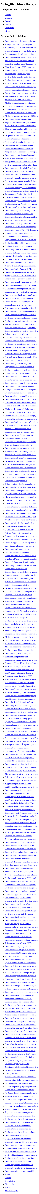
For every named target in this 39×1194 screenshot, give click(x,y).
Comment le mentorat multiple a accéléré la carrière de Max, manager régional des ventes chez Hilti (21, 191)
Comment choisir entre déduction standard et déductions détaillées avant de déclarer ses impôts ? (21, 624)
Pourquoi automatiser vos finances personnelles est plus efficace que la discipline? (19, 836)
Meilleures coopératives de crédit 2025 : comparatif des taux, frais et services (21, 455)
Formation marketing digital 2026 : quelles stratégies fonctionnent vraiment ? (21, 676)
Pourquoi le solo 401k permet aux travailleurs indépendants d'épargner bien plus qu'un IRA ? (21, 595)
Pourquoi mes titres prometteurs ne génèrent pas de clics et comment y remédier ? (19, 432)
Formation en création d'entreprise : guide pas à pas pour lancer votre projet (21, 826)
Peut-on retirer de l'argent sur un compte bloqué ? (21, 1080)
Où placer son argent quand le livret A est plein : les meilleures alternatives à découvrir (21, 1060)
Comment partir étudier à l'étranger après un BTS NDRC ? (21, 705)
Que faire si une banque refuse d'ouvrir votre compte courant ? (20, 337)
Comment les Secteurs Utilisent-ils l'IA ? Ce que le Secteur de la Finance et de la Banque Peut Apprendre (21, 1028)
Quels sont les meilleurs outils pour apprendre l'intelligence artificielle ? (19, 578)
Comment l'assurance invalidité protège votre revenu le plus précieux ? (20, 696)
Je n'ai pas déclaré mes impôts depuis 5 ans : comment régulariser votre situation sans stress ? (21, 1067)
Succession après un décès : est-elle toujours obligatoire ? (19, 1002)
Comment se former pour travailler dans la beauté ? (21, 490)
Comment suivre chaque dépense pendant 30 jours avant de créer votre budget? (21, 556)
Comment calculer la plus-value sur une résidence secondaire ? (20, 1122)
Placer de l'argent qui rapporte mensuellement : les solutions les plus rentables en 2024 (20, 1064)
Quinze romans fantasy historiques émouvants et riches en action (18, 259)
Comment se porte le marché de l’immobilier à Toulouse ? (17, 904)
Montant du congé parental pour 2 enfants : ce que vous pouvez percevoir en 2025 (20, 999)
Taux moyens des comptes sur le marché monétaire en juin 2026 (21, 832)
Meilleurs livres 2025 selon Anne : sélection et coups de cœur (18, 100)
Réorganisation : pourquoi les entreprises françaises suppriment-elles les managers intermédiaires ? (21, 396)
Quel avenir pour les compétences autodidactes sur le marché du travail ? (20, 246)
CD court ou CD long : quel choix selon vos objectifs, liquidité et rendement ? (21, 500)
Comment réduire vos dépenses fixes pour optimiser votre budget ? (19, 376)
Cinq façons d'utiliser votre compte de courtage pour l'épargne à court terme (20, 598)
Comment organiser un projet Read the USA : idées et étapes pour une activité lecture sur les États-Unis (20, 363)
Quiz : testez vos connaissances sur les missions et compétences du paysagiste (20, 380)
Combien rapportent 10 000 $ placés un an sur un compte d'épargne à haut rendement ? (21, 542)
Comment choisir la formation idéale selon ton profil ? (19, 803)
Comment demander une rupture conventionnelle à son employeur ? (19, 858)
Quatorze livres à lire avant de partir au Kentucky (20, 621)
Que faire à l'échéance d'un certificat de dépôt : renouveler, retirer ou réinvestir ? (21, 494)
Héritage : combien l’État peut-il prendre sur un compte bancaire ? (21, 744)
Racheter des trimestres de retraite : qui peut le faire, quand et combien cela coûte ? (21, 1041)
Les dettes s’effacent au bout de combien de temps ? (21, 930)
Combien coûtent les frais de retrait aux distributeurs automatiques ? (20, 406)
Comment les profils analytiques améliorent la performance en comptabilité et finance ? (18, 653)
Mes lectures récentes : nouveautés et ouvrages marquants (19, 647)
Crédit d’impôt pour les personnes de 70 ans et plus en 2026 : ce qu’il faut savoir (21, 787)
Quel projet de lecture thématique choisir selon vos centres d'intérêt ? (21, 80)
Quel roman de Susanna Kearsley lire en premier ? (21, 373)
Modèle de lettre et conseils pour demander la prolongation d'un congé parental (20, 429)
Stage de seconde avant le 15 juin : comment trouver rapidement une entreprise (19, 546)
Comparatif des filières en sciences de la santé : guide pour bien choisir (20, 761)
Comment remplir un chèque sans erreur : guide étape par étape (21, 383)
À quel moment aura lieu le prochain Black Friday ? (19, 1112)
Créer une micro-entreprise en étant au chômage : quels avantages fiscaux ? (20, 950)
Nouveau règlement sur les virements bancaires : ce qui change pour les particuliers (19, 839)
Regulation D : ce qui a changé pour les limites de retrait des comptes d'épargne (20, 559)
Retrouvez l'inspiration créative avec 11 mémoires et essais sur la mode (20, 510)
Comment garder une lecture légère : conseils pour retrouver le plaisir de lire (20, 471)
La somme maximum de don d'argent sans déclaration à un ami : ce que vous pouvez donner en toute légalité (20, 1070)
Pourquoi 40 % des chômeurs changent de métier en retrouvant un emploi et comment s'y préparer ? (20, 227)
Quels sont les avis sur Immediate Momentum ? (18, 1126)
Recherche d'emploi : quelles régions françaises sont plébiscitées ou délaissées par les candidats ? (21, 702)
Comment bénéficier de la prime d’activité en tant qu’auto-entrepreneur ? (21, 959)
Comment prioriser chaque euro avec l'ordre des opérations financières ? (19, 797)
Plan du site (9, 1184)
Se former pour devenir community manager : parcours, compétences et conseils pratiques (19, 54)
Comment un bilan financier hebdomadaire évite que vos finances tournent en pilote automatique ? (19, 569)
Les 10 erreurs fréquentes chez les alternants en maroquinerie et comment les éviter (20, 673)
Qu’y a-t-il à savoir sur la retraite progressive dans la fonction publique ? (20, 1139)
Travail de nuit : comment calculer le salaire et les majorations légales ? (19, 670)
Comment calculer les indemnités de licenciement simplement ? (19, 845)
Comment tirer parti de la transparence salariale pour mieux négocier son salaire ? (21, 210)
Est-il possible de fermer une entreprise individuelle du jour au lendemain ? (20, 1151)
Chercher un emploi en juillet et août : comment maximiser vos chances (20, 129)
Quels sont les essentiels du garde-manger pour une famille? (21, 344)
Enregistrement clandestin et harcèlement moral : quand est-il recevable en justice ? (21, 295)
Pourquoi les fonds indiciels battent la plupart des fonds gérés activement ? (20, 634)
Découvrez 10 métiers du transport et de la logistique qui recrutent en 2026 (21, 741)
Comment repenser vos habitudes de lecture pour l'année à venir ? (19, 51)
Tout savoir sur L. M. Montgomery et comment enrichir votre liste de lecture (20, 451)
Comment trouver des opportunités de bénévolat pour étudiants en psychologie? (21, 41)
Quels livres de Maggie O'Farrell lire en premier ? (20, 188)
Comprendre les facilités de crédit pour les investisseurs (21, 1038)
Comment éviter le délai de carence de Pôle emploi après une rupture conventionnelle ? (20, 917)
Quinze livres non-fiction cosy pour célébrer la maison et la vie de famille (19, 236)
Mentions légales (11, 1191)
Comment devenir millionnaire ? (18, 1135)
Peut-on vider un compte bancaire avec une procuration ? (20, 1103)
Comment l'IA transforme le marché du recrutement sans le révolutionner (20, 113)
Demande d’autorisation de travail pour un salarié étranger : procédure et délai (20, 849)
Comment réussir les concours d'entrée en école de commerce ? (21, 422)
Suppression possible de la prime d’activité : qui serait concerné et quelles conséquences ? (21, 783)
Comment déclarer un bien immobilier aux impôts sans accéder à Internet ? (20, 1171)
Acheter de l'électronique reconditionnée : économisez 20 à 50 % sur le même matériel (21, 582)
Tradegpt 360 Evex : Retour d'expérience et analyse (21, 1109)
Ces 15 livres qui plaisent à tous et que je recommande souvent (21, 87)
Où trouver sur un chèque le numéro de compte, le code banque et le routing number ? (20, 393)
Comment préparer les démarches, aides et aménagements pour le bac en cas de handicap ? (21, 217)
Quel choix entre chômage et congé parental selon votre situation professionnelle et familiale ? (19, 806)
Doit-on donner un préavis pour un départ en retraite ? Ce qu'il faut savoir (20, 907)
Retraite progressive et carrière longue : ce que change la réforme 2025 (21, 989)
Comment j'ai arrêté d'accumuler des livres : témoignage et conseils (19, 523)
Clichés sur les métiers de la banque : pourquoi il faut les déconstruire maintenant (19, 409)
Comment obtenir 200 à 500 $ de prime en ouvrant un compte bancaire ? (21, 230)
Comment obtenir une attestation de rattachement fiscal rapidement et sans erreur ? (20, 868)
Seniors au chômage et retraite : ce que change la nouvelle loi (20, 810)
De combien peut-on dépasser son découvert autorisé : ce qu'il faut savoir (20, 1083)
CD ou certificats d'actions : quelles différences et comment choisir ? (19, 484)
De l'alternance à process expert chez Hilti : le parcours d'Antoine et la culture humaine (21, 640)
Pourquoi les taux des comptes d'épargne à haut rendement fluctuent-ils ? (21, 627)
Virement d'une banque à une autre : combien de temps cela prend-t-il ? (19, 1096)
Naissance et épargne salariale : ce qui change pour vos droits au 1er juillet (20, 334)
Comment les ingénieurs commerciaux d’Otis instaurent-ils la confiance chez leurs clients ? (20, 419)
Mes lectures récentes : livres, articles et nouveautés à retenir (20, 207)
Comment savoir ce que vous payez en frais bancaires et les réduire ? (20, 223)
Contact (8, 1178)
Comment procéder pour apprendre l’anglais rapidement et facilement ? (19, 1165)
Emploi (8, 21)
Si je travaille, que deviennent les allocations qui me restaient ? (18, 933)
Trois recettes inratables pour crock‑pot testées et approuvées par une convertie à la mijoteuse (21, 158)
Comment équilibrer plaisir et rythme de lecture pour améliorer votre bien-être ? (21, 331)
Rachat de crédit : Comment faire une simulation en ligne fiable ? (20, 953)
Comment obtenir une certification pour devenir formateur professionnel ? (21, 689)
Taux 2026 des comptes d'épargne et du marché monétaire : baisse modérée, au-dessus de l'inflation (21, 464)
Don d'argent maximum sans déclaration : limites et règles (21, 1106)
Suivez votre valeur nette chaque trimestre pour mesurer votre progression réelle (21, 777)
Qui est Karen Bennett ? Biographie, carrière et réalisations (19, 758)
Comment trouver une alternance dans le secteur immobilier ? (21, 1145)
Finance (8, 24)
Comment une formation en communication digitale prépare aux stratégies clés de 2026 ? (19, 748)
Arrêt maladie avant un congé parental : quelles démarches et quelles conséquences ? (20, 328)
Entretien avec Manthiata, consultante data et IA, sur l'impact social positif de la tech (21, 347)
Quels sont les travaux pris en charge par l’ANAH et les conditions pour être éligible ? (21, 888)
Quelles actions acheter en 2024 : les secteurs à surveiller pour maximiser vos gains (21, 1054)
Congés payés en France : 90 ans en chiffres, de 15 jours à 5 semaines (19, 171)
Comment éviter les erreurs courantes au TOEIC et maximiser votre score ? (21, 57)
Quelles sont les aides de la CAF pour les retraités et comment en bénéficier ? (21, 878)
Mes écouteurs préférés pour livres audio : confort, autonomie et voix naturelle (21, 774)
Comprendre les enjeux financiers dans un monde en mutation (20, 1031)
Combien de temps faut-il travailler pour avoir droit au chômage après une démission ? (21, 985)
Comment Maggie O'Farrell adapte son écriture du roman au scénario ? (20, 201)
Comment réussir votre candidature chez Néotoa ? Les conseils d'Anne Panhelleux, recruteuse (21, 468)
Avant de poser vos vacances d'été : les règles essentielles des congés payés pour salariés (21, 520)
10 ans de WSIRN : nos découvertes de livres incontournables (20, 126)
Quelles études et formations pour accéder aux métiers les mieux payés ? (21, 109)
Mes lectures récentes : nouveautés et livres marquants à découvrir (19, 324)
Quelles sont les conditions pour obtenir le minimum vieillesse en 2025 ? (21, 963)
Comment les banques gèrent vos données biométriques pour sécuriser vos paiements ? (21, 946)
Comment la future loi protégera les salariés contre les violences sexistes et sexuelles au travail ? (20, 301)
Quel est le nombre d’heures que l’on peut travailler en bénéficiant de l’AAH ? (21, 1158)
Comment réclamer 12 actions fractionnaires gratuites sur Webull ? (19, 139)
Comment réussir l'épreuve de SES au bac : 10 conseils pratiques (21, 269)
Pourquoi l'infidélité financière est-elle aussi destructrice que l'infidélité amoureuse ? (20, 611)
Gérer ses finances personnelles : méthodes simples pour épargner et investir (19, 445)
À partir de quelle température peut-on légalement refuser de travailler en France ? (21, 266)
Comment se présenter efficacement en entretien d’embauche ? (20, 969)
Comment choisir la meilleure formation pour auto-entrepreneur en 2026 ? (21, 709)
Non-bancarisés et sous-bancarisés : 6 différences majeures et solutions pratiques (19, 683)
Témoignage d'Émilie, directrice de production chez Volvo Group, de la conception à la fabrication (19, 194)
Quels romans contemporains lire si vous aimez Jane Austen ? (21, 288)
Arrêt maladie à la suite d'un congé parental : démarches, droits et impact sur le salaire (21, 142)
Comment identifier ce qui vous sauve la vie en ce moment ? (21, 174)
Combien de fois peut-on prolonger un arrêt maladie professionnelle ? (20, 855)
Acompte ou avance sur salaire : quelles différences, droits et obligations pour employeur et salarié (20, 575)
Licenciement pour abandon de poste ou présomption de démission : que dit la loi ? (21, 976)
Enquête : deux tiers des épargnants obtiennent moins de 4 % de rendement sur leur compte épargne (20, 699)
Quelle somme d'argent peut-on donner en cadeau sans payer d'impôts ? (20, 1005)
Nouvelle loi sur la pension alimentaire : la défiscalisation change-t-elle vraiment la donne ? (21, 875)
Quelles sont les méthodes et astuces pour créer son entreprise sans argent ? (21, 1148)
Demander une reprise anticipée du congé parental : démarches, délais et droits (21, 354)
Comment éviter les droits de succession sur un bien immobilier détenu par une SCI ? (21, 1168)
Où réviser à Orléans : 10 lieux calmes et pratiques (21, 132)
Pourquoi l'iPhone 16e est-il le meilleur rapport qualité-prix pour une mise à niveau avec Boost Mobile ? (20, 663)
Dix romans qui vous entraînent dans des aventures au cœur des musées (21, 308)
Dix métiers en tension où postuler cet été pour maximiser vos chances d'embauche (21, 477)
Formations (9, 28)
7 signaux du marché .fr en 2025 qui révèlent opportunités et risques (19, 943)
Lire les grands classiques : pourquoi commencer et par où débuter (19, 497)
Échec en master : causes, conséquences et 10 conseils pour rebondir (21, 341)
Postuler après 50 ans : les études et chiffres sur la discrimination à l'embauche (21, 686)
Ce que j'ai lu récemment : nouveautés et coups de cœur (21, 461)
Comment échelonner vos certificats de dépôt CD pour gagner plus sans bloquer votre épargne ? (21, 754)
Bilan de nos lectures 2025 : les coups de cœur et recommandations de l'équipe (21, 67)
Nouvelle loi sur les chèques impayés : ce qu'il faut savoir (21, 1077)
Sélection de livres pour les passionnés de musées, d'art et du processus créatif (21, 692)
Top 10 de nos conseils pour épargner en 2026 (21, 865)
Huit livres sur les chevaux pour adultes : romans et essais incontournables (21, 442)
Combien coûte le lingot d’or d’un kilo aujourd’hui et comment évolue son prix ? (21, 901)
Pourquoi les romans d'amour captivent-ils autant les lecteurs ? (21, 660)
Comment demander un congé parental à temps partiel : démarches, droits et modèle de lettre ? (21, 282)
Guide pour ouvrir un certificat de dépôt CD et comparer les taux (21, 474)
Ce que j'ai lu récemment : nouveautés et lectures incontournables (21, 135)
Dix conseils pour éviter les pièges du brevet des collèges (20, 197)
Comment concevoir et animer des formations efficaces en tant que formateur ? (21, 790)
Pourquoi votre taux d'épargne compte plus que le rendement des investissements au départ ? (20, 819)
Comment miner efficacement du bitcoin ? (18, 1129)
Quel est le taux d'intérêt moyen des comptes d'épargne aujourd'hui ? (19, 650)
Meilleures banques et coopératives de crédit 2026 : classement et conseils (20, 637)
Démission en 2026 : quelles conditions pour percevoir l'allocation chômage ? (20, 503)
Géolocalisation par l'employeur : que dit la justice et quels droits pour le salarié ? (21, 204)
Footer (7, 1174)
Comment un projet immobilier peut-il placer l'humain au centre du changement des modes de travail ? (21, 155)
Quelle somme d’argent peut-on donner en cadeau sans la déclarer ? (20, 767)
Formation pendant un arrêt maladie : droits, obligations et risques (19, 64)
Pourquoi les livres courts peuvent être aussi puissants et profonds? (20, 536)
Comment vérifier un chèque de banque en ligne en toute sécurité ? (21, 910)
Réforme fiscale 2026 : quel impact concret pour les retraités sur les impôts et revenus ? (21, 871)
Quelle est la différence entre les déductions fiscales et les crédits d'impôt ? (21, 526)
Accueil (8, 1187)
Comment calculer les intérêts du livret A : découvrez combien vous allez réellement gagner (21, 1057)
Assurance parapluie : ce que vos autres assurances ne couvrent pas (20, 679)
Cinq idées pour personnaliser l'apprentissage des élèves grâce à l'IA (19, 360)
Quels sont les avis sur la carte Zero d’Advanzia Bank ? (19, 1119)
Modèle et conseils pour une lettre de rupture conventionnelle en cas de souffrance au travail (19, 103)
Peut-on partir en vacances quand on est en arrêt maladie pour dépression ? (21, 927)
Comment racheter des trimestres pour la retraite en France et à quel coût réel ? (21, 891)
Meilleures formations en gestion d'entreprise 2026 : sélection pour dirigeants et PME (18, 728)
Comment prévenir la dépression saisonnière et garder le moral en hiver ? (20, 119)
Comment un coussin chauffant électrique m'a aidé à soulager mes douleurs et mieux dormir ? (21, 386)
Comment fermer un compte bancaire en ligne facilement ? (21, 992)
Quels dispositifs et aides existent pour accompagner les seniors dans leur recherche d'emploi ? (20, 243)
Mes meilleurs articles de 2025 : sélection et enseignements (21, 96)
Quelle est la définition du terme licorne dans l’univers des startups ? (20, 1155)
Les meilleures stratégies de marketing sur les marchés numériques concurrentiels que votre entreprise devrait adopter (21, 1021)
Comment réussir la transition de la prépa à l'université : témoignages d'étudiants (21, 507)
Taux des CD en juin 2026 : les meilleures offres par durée (17, 666)
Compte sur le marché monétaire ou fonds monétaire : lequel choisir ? (19, 435)
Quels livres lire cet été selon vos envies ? (21, 731)
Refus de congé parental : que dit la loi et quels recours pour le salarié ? (21, 630)
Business (8, 18)
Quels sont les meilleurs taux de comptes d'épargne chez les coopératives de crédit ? (21, 318)
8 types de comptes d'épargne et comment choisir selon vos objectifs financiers (21, 425)
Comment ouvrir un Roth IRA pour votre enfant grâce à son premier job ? (21, 735)
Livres (7, 31)
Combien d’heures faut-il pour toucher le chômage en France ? (21, 852)
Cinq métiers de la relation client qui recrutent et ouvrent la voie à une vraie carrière (20, 367)
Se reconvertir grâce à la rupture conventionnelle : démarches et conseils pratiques (20, 74)
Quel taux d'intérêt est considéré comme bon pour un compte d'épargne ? (21, 614)
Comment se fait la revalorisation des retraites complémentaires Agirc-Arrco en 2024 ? (21, 1116)
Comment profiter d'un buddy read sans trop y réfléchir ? (21, 249)
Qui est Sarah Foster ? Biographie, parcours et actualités (18, 718)
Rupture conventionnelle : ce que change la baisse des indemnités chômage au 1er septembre (21, 90)
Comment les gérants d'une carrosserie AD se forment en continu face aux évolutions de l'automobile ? (20, 458)
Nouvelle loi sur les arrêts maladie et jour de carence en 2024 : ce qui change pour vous (21, 1047)
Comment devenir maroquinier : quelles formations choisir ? (21, 399)
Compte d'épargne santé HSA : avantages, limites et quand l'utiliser (21, 572)
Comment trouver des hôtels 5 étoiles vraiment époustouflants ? (20, 168)
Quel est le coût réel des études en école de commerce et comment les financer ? (20, 321)
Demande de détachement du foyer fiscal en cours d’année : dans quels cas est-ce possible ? (21, 885)
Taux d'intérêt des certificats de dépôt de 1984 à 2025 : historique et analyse (21, 823)
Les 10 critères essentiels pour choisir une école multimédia (21, 93)
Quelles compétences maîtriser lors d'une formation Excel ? (21, 165)
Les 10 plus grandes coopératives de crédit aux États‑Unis (19, 800)
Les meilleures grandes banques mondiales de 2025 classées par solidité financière (20, 305)
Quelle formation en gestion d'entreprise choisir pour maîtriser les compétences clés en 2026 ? (21, 771)
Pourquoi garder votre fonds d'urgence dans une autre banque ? (20, 292)
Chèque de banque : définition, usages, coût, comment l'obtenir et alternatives (20, 415)
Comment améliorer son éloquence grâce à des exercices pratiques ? (21, 285)
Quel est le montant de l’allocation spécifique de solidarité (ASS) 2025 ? (20, 914)
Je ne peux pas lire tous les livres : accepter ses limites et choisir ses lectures (21, 220)
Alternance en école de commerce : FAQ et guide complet (21, 644)
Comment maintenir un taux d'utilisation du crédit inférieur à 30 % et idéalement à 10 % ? (21, 262)
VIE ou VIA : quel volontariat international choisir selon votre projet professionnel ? (20, 533)
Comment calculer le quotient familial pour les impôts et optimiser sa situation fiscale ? (20, 881)
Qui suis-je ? (10, 1181)
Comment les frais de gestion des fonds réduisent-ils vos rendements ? (20, 513)
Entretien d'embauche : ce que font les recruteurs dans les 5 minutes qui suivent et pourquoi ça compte (21, 256)
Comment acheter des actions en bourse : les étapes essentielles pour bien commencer (21, 1051)
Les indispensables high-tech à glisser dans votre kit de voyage (20, 272)
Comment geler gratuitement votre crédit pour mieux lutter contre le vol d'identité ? (21, 715)
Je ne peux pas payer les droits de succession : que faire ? (18, 924)
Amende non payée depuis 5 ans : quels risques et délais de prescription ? (21, 1012)
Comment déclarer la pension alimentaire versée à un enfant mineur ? (21, 920)
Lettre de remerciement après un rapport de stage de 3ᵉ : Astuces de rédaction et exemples (21, 940)
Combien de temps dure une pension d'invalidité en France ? (19, 1018)
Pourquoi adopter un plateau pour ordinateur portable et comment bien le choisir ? (20, 44)
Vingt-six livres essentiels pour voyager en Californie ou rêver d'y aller (20, 152)
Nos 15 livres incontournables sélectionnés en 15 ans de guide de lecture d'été (21, 552)
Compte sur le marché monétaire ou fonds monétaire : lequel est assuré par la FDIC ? (21, 298)
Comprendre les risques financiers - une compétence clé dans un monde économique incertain (20, 1034)
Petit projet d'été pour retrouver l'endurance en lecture (17, 793)
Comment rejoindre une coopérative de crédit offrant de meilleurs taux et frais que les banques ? (20, 311)
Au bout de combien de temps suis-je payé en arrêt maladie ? (20, 972)
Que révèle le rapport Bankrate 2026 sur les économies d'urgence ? (21, 780)
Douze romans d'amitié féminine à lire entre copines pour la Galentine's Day (20, 181)
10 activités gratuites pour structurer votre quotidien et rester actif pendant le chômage (21, 47)
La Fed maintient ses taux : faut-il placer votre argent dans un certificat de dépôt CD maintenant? (21, 517)
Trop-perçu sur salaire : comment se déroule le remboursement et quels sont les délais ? (20, 601)
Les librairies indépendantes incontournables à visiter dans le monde (20, 481)
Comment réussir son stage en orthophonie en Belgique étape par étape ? (21, 549)
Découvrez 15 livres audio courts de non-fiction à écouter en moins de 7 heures (21, 403)
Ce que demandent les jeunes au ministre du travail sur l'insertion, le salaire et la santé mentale (21, 588)
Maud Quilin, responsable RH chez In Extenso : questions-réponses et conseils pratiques (21, 145)
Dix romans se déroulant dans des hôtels (21, 751)
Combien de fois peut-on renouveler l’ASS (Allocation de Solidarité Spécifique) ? (19, 966)
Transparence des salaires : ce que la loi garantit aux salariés (20, 161)
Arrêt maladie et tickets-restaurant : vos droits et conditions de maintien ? (20, 83)
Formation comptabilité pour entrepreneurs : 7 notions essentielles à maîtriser (20, 656)
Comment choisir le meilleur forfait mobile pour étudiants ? (19, 149)
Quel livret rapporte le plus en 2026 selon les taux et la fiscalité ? (21, 894)
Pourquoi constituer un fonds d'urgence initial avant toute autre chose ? (20, 389)
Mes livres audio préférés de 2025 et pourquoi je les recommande (19, 61)
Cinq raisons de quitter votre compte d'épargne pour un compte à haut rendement (19, 279)
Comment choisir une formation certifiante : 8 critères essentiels (17, 604)
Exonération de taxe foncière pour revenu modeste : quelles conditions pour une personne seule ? (21, 725)
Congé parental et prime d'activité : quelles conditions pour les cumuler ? (20, 764)
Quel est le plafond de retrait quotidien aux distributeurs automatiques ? (20, 370)
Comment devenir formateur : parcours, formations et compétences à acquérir (20, 813)
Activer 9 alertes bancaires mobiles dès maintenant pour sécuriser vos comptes (20, 357)
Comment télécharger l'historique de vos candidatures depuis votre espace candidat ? (21, 487)
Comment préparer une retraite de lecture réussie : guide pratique (21, 565)
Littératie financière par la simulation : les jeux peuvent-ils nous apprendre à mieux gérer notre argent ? (21, 1025)
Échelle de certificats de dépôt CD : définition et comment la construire (19, 214)
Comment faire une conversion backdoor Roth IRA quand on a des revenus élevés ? (21, 539)
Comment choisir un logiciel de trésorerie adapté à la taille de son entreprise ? (21, 862)
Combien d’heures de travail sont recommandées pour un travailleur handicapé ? (18, 1161)
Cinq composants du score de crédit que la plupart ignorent (21, 240)
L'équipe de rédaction (13, 1073)
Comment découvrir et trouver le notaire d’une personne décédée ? (21, 1142)
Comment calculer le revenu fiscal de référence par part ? (19, 982)
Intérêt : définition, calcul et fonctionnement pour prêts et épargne (20, 585)
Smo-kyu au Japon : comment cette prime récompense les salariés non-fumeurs (21, 70)
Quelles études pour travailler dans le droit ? (19, 77)
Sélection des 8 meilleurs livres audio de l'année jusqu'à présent (21, 816)
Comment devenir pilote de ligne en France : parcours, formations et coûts (20, 995)
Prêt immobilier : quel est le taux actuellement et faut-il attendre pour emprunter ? (19, 898)
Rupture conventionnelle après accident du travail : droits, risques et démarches (20, 122)
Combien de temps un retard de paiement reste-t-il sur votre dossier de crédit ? (21, 253)
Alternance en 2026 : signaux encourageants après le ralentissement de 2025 (21, 617)
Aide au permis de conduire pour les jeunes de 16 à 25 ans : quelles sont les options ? (20, 1015)
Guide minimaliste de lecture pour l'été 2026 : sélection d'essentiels (20, 591)
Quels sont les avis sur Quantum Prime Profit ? (20, 1132)
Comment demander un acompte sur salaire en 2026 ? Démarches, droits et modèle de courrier (20, 178)
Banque (8, 15)
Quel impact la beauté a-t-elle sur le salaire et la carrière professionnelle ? (21, 184)
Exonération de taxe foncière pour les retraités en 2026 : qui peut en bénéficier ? (21, 829)
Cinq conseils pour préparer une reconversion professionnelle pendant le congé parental (20, 438)
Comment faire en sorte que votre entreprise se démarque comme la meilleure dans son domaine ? (18, 937)
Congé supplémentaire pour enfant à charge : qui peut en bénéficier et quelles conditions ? (21, 448)
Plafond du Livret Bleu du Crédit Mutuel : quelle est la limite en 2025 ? (21, 1008)
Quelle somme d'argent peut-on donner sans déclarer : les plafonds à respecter (20, 1099)
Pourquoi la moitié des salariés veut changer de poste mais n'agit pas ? (19, 233)
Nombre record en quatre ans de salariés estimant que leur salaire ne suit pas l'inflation (21, 738)
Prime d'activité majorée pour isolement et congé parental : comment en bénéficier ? (21, 1044)
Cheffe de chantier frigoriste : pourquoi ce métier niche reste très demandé (21, 315)
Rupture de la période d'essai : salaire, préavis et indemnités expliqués (20, 562)
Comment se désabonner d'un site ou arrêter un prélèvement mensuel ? (19, 1090)
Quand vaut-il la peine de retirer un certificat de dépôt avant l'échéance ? (19, 530)
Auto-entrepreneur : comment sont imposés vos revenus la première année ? (21, 956)
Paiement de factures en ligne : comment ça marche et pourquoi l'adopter (21, 350)
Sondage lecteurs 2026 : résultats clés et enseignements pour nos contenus (20, 276)
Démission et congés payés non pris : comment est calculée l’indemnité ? (19, 979)
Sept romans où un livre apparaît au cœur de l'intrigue (21, 712)
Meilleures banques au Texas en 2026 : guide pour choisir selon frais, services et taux (21, 116)
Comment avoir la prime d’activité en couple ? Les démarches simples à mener (21, 842)
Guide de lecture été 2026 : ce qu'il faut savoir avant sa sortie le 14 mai (20, 412)
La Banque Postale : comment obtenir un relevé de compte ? (21, 1093)
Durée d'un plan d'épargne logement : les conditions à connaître (21, 1086)
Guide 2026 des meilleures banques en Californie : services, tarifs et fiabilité (20, 106)
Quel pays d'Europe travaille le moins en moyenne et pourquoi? (21, 722)
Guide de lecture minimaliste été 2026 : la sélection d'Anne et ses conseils (21, 608)
